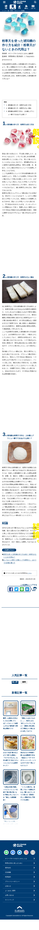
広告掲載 (8, 872)
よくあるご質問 (10, 890)
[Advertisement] (19, 628)
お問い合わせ (9, 895)
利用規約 (8, 877)
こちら (30, 573)
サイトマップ (9, 900)
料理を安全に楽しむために (14, 863)
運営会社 (8, 868)
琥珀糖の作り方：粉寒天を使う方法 (19, 105)
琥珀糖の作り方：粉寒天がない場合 (19, 108)
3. (6, 111)
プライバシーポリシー (12, 881)
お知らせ (8, 886)
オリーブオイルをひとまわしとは (16, 858)
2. (6, 108)
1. (6, 105)
